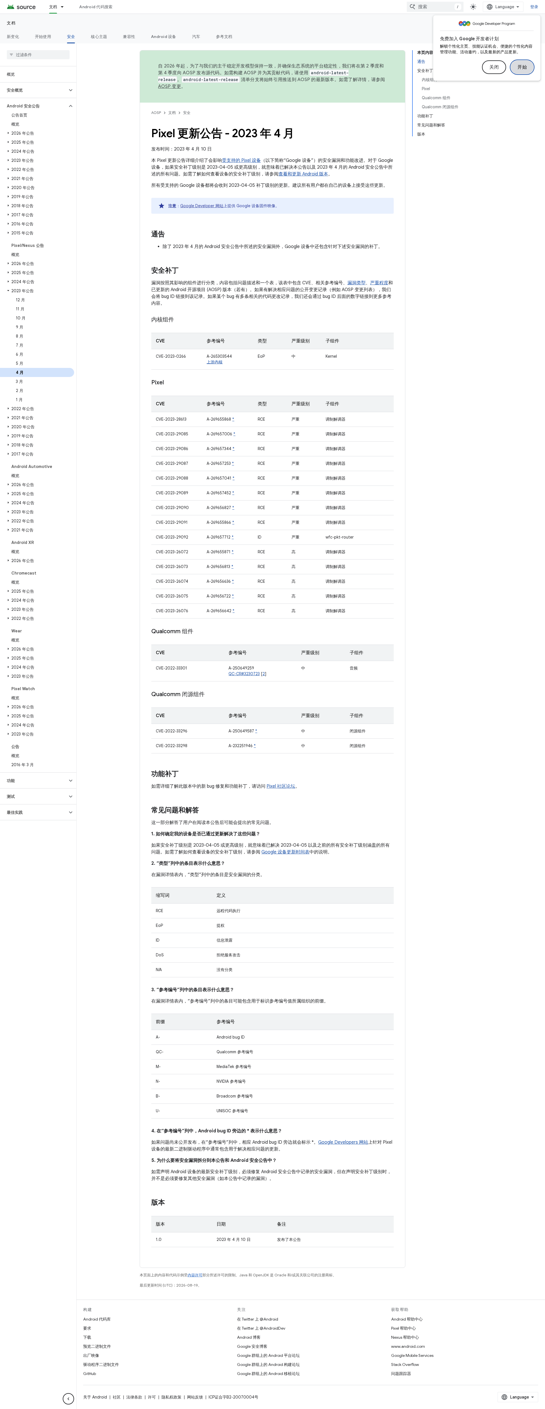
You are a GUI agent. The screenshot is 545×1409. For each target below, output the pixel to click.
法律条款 (134, 1397)
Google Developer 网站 (201, 205)
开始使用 (43, 36)
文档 (53, 6)
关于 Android (95, 1397)
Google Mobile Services (412, 1355)
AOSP (156, 112)
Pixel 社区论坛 (281, 786)
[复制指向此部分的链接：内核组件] (179, 320)
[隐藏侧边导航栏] (68, 1398)
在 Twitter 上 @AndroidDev (261, 1328)
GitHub (89, 1373)
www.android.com (408, 1346)
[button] (33, 90)
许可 (152, 1397)
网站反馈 (195, 1397)
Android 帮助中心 (407, 1319)
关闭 (494, 67)
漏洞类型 (356, 283)
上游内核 (215, 362)
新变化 (13, 36)
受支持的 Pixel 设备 (241, 160)
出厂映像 (91, 1355)
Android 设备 (163, 36)
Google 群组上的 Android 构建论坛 (268, 1364)
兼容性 (129, 36)
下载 (87, 1337)
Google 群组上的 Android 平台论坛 (268, 1355)
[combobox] (435, 7)
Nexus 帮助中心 (405, 1337)
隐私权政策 (171, 1397)
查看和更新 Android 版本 (303, 174)
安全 (71, 36)
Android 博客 (249, 1337)
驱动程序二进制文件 (101, 1364)
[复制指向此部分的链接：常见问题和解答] (204, 810)
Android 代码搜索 (95, 6)
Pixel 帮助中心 (403, 1328)
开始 (522, 67)
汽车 (196, 36)
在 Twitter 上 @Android (257, 1319)
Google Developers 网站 (343, 1142)
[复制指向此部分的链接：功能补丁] (184, 774)
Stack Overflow (405, 1364)
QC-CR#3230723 (244, 673)
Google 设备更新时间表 (285, 852)
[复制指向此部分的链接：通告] (170, 234)
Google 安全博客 (252, 1346)
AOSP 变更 (169, 86)
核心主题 (99, 36)
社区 (117, 1397)
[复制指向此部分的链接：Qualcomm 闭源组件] (210, 694)
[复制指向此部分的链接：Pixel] (169, 383)
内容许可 (195, 1275)
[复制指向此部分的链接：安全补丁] (184, 271)
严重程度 (379, 283)
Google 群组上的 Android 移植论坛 (268, 1373)
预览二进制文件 (97, 1346)
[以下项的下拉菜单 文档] (64, 7)
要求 (87, 1328)
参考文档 (224, 36)
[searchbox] (38, 54)
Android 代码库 (97, 1319)
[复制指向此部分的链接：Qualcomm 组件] (199, 631)
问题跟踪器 (401, 1373)
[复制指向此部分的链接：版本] (170, 1203)
